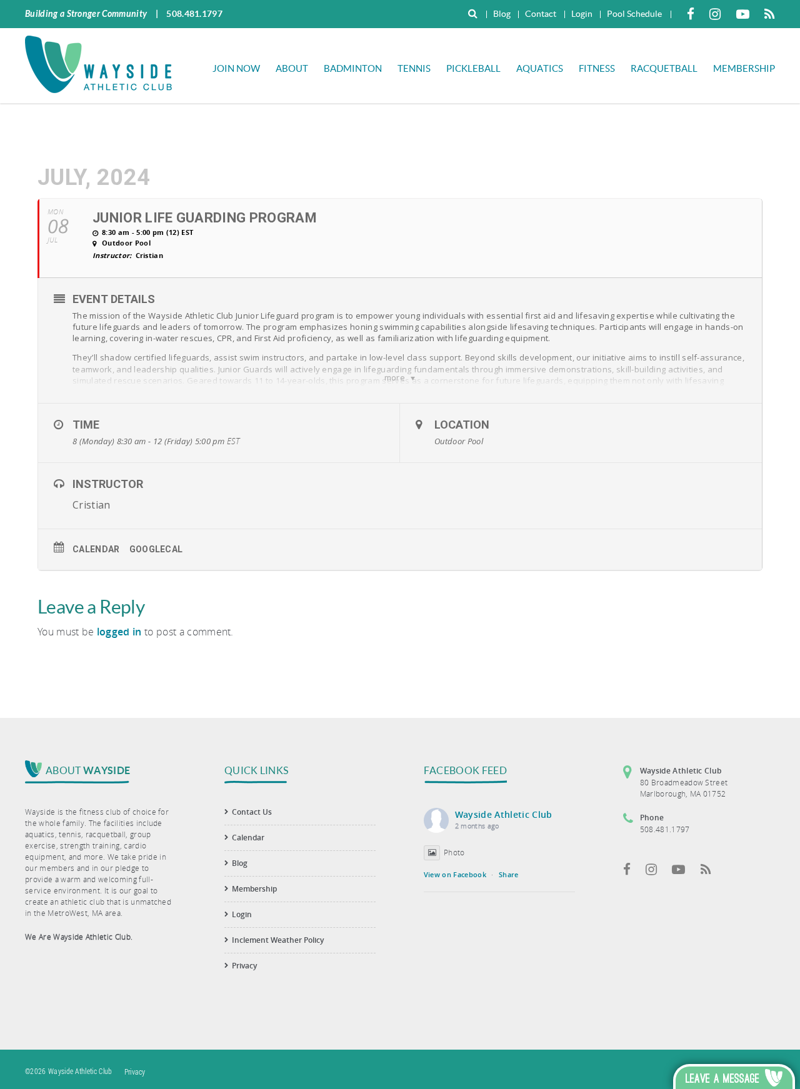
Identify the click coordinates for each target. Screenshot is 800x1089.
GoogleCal (156, 549)
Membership (744, 68)
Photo (454, 852)
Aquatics (539, 68)
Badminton (353, 68)
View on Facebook (455, 874)
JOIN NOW (236, 68)
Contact (540, 14)
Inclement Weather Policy (278, 940)
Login (581, 14)
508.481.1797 (194, 14)
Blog (502, 14)
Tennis (414, 68)
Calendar (96, 549)
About (292, 68)
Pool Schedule (634, 14)
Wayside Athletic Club (503, 814)
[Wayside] (98, 63)
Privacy (244, 965)
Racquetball (664, 68)
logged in (119, 632)
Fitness (597, 68)
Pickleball (473, 68)
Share (509, 874)
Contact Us (252, 812)
